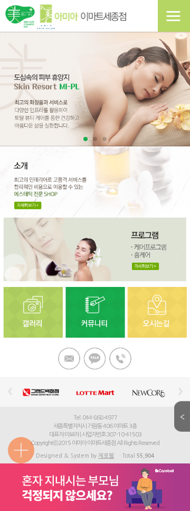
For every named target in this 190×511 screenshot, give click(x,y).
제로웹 (106, 456)
